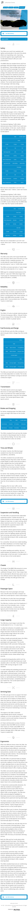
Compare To (16, 7)
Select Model (11, 7)
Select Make (5, 7)
